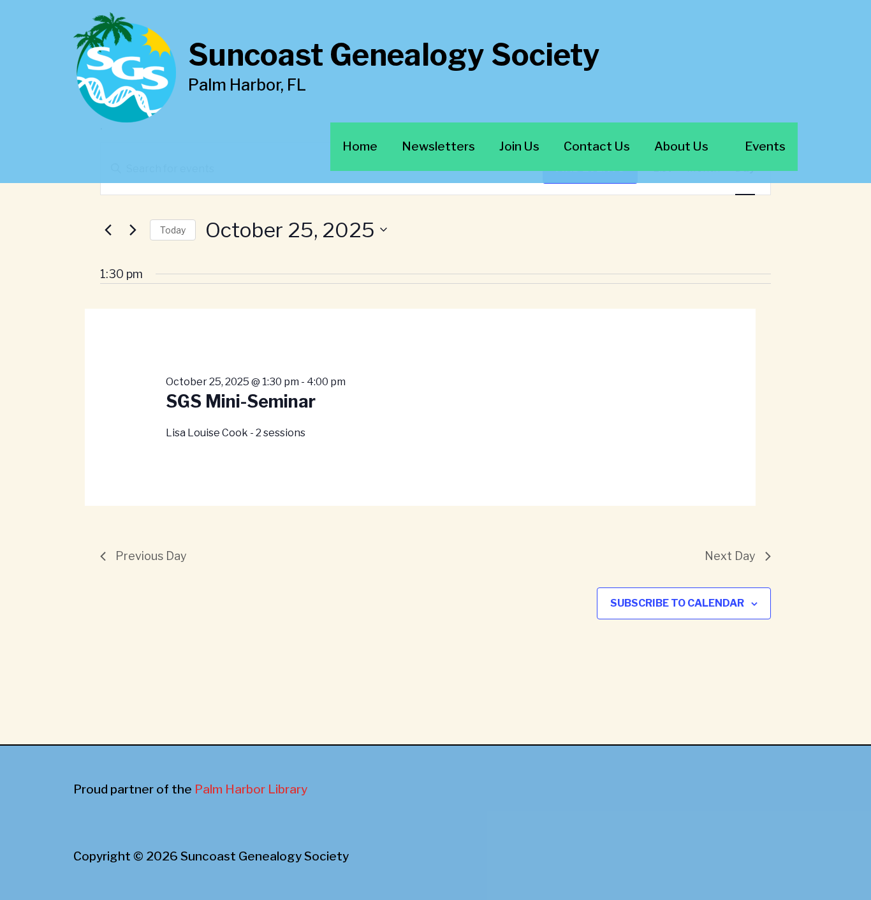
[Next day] (132, 229)
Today (173, 230)
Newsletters (438, 146)
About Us (681, 146)
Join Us (519, 146)
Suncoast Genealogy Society (394, 55)
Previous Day (151, 556)
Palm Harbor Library (250, 789)
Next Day (730, 556)
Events (765, 146)
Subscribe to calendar (677, 603)
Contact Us (597, 146)
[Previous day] (107, 229)
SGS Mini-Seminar (241, 401)
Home (359, 146)
